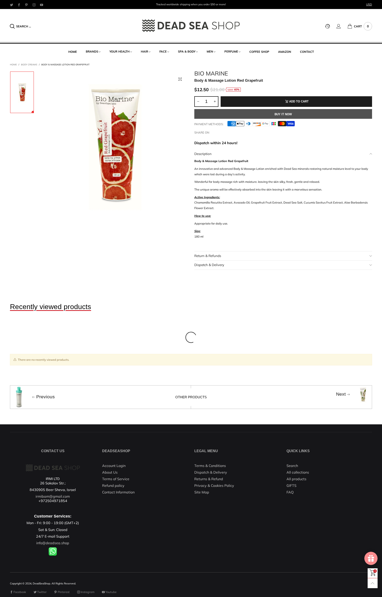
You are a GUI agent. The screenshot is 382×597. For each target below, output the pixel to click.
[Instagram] (34, 5)
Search (292, 465)
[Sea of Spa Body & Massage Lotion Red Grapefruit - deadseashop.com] (114, 144)
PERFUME (231, 51)
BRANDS (92, 51)
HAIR (144, 51)
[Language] (330, 26)
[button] (198, 101)
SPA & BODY (186, 51)
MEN (210, 51)
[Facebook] (19, 5)
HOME (72, 51)
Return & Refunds (207, 256)
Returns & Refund (208, 479)
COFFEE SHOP (259, 51)
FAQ (290, 492)
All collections (297, 472)
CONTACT (307, 51)
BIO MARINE (211, 73)
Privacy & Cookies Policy (214, 485)
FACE (163, 51)
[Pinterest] (26, 5)
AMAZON (284, 51)
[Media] (180, 79)
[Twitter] (11, 5)
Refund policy (113, 485)
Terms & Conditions (210, 465)
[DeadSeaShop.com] (191, 26)
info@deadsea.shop (52, 543)
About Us (110, 472)
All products (296, 479)
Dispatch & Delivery (209, 265)
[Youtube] (41, 5)
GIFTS (291, 485)
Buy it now (283, 114)
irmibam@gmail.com (53, 496)
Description (203, 154)
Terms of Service (115, 479)
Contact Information (118, 492)
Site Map (201, 492)
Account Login (114, 465)
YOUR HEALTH (119, 51)
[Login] (342, 26)
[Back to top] (373, 583)
